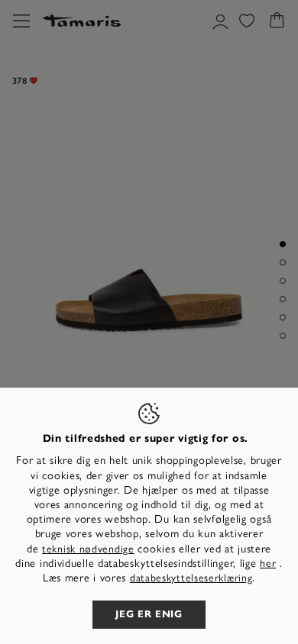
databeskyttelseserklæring (191, 578)
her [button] (268, 563)
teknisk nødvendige (88, 549)
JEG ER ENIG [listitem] (148, 614)
